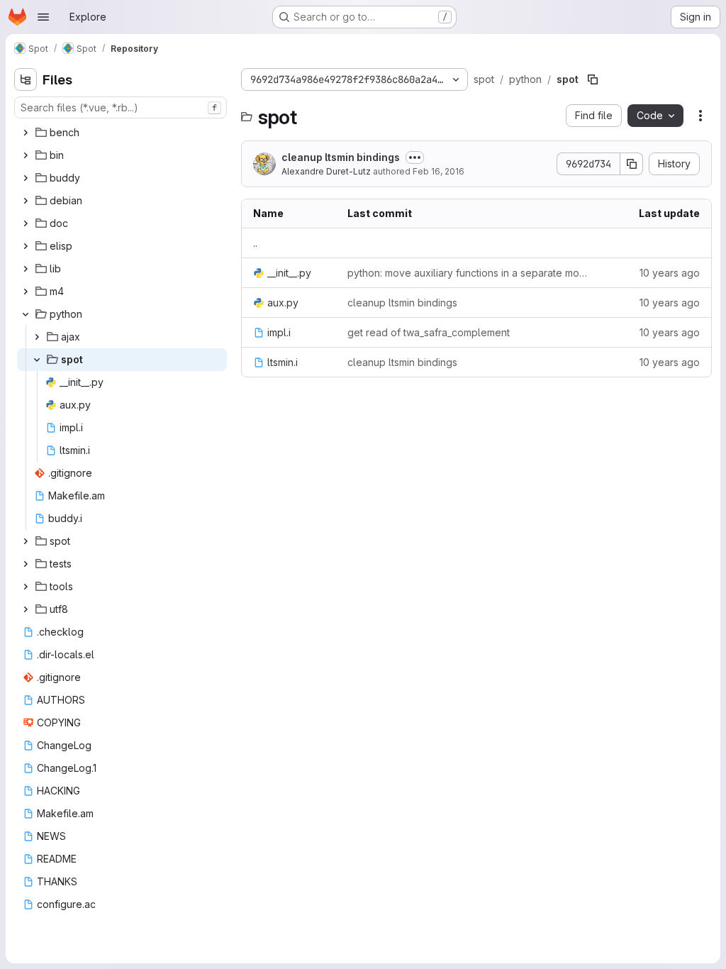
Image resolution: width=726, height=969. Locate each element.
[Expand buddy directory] (25, 178)
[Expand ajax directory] (36, 336)
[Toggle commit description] (415, 157)
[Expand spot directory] (25, 541)
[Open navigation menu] (43, 17)
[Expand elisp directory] (25, 246)
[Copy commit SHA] (631, 164)
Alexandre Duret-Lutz (326, 171)
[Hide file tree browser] (25, 79)
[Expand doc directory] (25, 223)
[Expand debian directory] (25, 200)
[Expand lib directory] (25, 268)
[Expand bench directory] (25, 132)
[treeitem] (122, 132)
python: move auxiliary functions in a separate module (467, 273)
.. (255, 243)
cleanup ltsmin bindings (340, 157)
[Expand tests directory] (25, 563)
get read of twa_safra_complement (428, 332)
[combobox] (120, 107)
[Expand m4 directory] (25, 291)
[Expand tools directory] (25, 586)
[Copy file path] (592, 79)
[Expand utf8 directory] (25, 609)
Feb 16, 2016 (438, 171)
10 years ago (670, 273)
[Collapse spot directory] (36, 359)
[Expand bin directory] (25, 155)
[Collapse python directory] (25, 314)
